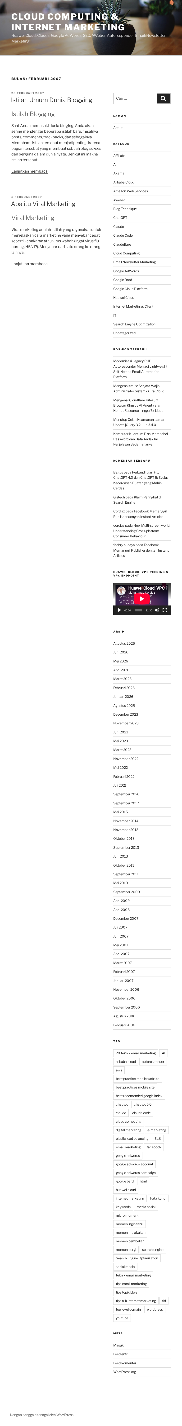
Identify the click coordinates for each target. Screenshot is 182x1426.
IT (114, 315)
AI (115, 164)
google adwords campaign (136, 1173)
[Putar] (119, 610)
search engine (153, 1250)
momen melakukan (131, 1232)
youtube (122, 1318)
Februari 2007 (124, 972)
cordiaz (118, 525)
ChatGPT (120, 218)
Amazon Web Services (130, 191)
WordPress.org (124, 1372)
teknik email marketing (133, 1275)
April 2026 (121, 670)
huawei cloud (126, 1190)
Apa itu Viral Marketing (43, 203)
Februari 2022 (123, 776)
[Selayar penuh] (164, 610)
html (143, 1181)
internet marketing (130, 1198)
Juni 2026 (120, 652)
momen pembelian (130, 1241)
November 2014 (125, 821)
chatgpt (122, 1104)
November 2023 (126, 723)
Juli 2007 (120, 927)
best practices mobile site (135, 1087)
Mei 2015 (120, 812)
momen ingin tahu (129, 1224)
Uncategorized (124, 333)
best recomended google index (139, 1096)
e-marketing (156, 1130)
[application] (142, 599)
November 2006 (126, 989)
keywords (123, 1207)
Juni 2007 (120, 936)
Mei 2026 (120, 661)
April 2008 (121, 910)
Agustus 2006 (124, 1016)
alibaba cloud (126, 1062)
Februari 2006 (124, 1025)
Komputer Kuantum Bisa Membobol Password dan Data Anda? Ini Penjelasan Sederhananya (140, 439)
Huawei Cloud (123, 298)
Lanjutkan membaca (29, 171)
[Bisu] (157, 610)
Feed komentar (124, 1363)
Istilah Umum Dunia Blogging (51, 99)
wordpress (155, 1309)
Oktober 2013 (124, 838)
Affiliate (119, 156)
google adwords (128, 1156)
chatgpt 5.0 (143, 1104)
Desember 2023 (125, 714)
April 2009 (121, 901)
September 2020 (126, 794)
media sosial (146, 1207)
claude (121, 1113)
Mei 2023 (120, 741)
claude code (141, 1113)
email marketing (128, 1147)
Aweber (119, 200)
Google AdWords (126, 271)
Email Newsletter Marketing (134, 262)
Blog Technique (125, 209)
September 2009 (126, 892)
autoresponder (153, 1062)
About (118, 128)
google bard (125, 1181)
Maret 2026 (122, 679)
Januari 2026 (123, 696)
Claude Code (123, 235)
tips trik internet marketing (136, 1301)
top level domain (128, 1309)
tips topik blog (126, 1292)
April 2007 (121, 954)
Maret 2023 (122, 750)
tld (164, 1301)
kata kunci (158, 1198)
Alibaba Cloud (123, 182)
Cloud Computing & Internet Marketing (68, 22)
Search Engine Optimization (134, 324)
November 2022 (125, 759)
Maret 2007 (122, 963)
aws (119, 1070)
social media (125, 1267)
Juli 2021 (120, 785)
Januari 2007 (123, 981)
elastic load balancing (132, 1138)
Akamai (119, 173)
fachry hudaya (124, 545)
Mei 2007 (120, 945)
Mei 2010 (120, 883)
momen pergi (126, 1250)
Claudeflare (122, 244)
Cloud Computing (126, 253)
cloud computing (128, 1121)
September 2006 (126, 1007)
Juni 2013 (120, 856)
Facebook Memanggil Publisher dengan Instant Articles (141, 550)
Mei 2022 (120, 767)
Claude (118, 227)
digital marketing (128, 1130)
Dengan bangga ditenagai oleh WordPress (41, 1415)
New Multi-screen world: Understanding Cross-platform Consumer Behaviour (141, 530)
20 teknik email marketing (136, 1053)
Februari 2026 (124, 688)
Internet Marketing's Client (133, 306)
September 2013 (126, 847)
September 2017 (126, 803)
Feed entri (120, 1354)
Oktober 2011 (123, 865)
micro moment (127, 1215)
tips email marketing (131, 1284)
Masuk (118, 1345)
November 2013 (125, 830)
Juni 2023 (120, 732)
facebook (154, 1147)
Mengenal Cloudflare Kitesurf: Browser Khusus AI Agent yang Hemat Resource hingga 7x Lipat (138, 405)
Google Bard (122, 280)
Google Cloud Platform (130, 289)
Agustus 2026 (124, 643)
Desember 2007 (125, 918)
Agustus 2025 (124, 706)
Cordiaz (119, 511)
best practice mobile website (137, 1079)
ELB (158, 1138)
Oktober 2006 (124, 998)
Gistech (119, 497)
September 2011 (126, 874)
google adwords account (134, 1164)
